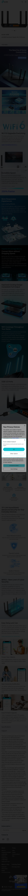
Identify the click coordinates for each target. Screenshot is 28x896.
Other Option (14, 453)
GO (14, 449)
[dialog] (14, 448)
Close (24, 440)
